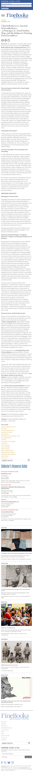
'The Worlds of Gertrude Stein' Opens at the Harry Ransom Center (15, 590)
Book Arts (4, 602)
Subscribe (3, 722)
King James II (5, 434)
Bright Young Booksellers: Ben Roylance (11, 706)
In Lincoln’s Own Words (7, 670)
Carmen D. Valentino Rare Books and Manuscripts (13, 487)
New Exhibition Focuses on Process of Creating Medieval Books (15, 597)
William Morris (6, 438)
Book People (4, 675)
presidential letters (8, 452)
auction (3, 439)
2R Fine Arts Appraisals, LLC (10, 502)
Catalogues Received (6, 728)
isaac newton (5, 447)
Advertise (3, 739)
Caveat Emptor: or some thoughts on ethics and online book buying (15, 667)
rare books (5, 456)
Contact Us (4, 737)
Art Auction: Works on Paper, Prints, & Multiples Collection (16, 559)
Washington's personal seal (10, 436)
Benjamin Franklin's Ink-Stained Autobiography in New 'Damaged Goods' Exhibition (15, 593)
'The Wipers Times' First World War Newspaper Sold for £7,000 (16, 553)
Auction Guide (5, 730)
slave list (4, 458)
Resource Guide (5, 735)
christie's (4, 443)
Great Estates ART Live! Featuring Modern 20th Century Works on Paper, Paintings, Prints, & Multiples (15, 556)
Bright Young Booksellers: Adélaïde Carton (12, 704)
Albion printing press (8, 427)
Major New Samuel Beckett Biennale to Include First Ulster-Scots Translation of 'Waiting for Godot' (16, 630)
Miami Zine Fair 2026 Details (8, 628)
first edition (5, 445)
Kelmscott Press (6, 432)
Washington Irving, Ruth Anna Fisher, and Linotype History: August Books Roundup (16, 701)
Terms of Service (9, 770)
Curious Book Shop (7, 512)
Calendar (3, 723)
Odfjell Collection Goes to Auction (9, 665)
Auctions (3, 20)
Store (2, 733)
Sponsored (4, 639)
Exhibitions (4, 563)
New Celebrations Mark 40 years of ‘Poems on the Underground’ (14, 634)
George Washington (7, 430)
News (2, 731)
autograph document (8, 441)
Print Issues (4, 726)
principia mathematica (8, 454)
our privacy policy (23, 768)
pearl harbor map (7, 450)
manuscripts (5, 448)
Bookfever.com (6, 474)
